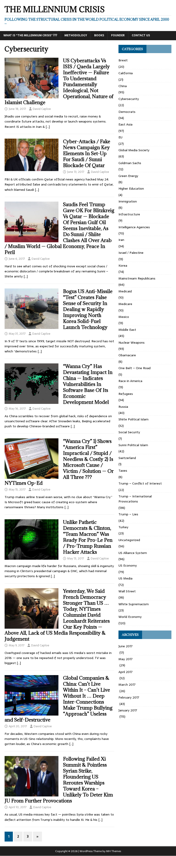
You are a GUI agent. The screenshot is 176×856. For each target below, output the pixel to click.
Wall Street (127, 591)
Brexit (123, 60)
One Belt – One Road (134, 368)
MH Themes (113, 851)
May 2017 (125, 659)
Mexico (123, 316)
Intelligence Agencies (134, 227)
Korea (122, 265)
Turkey (123, 527)
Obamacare (127, 355)
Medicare (125, 303)
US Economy (127, 565)
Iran (121, 239)
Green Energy (128, 175)
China (122, 85)
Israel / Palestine (130, 252)
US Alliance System (132, 552)
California (125, 73)
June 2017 (125, 646)
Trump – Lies (128, 514)
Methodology (75, 35)
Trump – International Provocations (135, 499)
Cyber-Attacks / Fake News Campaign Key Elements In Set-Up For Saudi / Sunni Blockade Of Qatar (86, 153)
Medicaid (125, 291)
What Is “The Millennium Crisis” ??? (30, 35)
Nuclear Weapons (131, 342)
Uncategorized (129, 539)
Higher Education (131, 188)
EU (120, 137)
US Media (125, 578)
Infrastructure (129, 214)
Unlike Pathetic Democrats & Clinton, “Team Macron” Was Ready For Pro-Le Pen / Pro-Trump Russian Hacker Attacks (88, 537)
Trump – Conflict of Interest (140, 483)
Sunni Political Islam (133, 445)
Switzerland (127, 457)
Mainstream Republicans (136, 278)
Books (99, 35)
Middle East (127, 329)
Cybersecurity (128, 98)
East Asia (125, 124)
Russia (123, 406)
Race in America (130, 380)
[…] (48, 126)
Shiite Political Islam (133, 419)
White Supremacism (133, 604)
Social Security (129, 432)
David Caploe (42, 108)
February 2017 (128, 697)
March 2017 (126, 684)
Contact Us (141, 35)
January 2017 (127, 710)
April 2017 (125, 671)
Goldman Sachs (129, 162)
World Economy (130, 616)
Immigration (127, 201)
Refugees (125, 393)
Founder (118, 35)
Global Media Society (133, 150)
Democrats (126, 111)
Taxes (122, 470)
